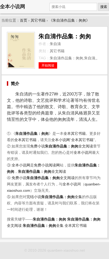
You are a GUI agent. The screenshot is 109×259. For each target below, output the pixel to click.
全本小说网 (12, 6)
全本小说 (81, 153)
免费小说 (37, 146)
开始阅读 (48, 65)
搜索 (103, 7)
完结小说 (33, 197)
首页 (23, 20)
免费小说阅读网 (47, 165)
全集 (61, 197)
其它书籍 (38, 20)
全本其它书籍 (74, 134)
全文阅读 (69, 146)
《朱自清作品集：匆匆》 (69, 20)
